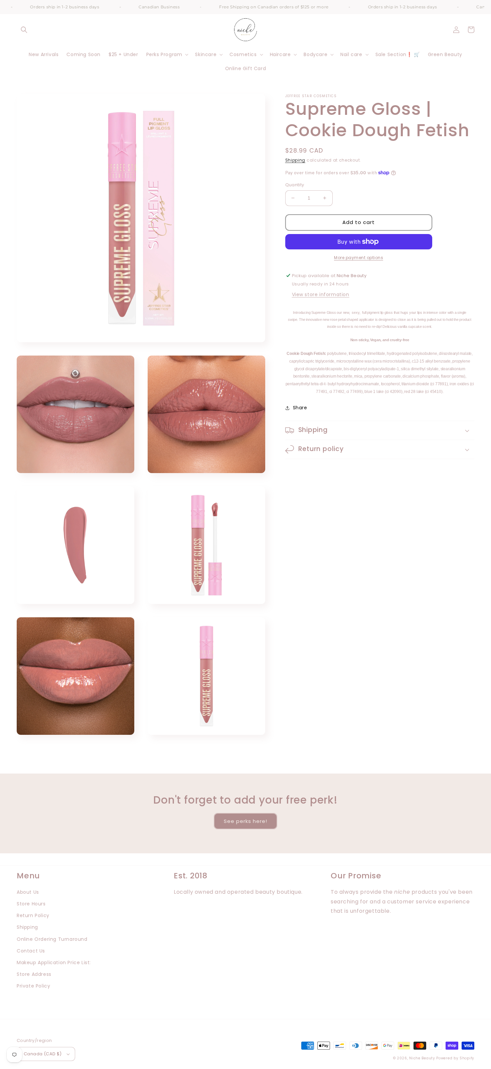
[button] (24, 29)
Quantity (294, 185)
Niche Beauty (422, 1058)
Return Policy (33, 915)
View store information (320, 294)
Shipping (295, 160)
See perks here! (245, 821)
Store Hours (31, 903)
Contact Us (31, 950)
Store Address (34, 974)
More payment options (358, 257)
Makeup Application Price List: (54, 962)
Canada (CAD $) (43, 1054)
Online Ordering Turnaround (52, 939)
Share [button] (300, 407)
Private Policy (33, 986)
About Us (28, 892)
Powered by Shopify (455, 1058)
